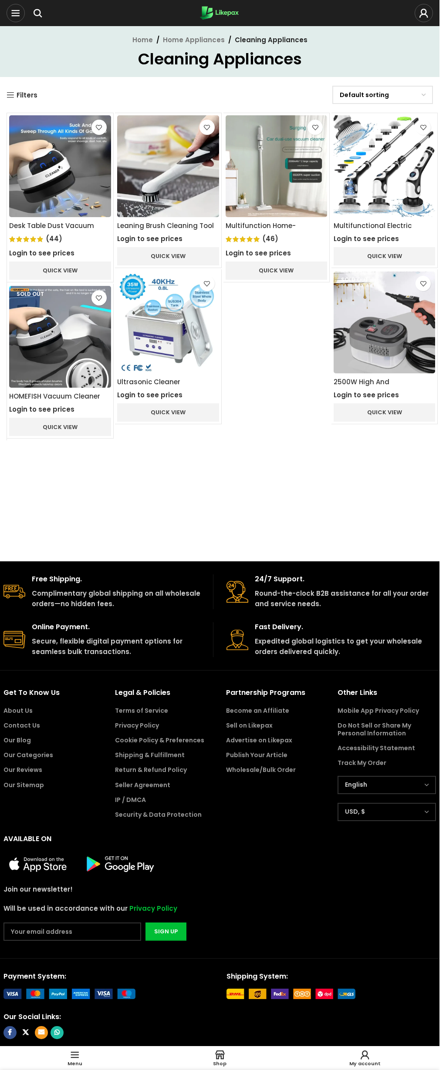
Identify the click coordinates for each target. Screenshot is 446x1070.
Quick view (60, 270)
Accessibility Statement (376, 748)
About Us (18, 710)
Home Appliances (194, 39)
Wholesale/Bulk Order (261, 769)
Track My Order (362, 762)
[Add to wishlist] (99, 127)
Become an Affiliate (257, 710)
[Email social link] (41, 1032)
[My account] (423, 13)
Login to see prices (41, 253)
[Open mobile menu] (15, 13)
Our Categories (28, 755)
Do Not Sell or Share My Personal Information (374, 729)
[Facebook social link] (10, 1032)
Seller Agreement (142, 785)
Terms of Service (141, 710)
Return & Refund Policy (151, 769)
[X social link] (25, 1032)
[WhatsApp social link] (57, 1032)
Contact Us (21, 725)
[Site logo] (220, 12)
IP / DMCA (130, 799)
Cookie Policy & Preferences (159, 740)
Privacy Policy (137, 725)
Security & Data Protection (158, 814)
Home (142, 39)
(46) (270, 238)
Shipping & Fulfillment (150, 755)
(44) (54, 238)
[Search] (38, 13)
